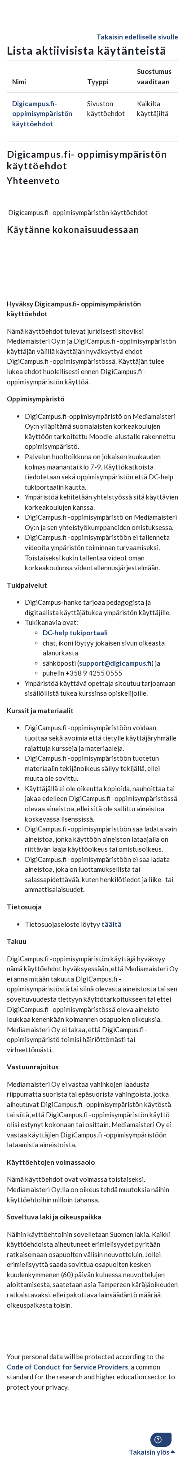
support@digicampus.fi (115, 663)
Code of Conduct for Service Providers (67, 1367)
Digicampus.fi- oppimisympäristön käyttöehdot (42, 113)
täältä (111, 924)
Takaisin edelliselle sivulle (137, 37)
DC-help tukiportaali (75, 633)
